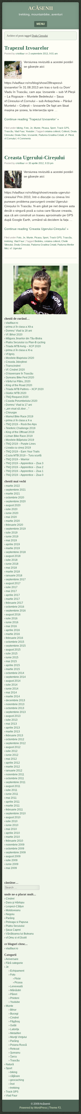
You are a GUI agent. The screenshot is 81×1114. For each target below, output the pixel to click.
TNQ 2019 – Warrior (17, 459)
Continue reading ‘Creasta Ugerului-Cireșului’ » (36, 229)
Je (31, 128)
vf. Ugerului (16, 248)
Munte (37, 128)
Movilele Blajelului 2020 (20, 357)
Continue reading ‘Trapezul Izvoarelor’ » (31, 119)
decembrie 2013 (15, 700)
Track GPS (63, 128)
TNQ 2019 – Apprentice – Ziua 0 (24, 474)
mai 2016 (11, 626)
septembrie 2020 (16, 501)
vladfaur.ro (12, 322)
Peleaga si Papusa (17, 922)
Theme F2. (55, 1107)
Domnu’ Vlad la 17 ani (19, 404)
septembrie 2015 (16, 645)
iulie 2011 (11, 790)
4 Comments (24, 138)
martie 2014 (13, 696)
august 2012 (13, 747)
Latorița (14, 1029)
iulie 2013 (11, 719)
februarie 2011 (14, 809)
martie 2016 (13, 634)
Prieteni (14, 998)
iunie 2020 (12, 513)
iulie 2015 (11, 653)
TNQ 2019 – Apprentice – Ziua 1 (24, 471)
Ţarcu (13, 1056)
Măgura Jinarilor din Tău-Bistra (24, 338)
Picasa (45, 128)
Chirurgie (11, 412)
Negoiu (10, 914)
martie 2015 (13, 669)
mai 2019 (11, 540)
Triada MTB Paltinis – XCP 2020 (25, 389)
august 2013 (13, 715)
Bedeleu (39, 241)
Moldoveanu (13, 910)
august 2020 (13, 505)
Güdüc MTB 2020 (16, 393)
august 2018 (13, 556)
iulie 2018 (11, 559)
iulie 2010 (11, 821)
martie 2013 (13, 731)
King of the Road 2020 (19, 385)
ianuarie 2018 (14, 575)
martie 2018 (13, 571)
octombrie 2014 (15, 673)
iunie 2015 (12, 657)
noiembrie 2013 (15, 704)
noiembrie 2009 (15, 844)
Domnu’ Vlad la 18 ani (19, 330)
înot (12, 1083)
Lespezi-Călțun (15, 906)
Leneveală (16, 986)
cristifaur (20, 53)
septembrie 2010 (16, 813)
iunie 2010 (12, 825)
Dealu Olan (20, 135)
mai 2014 (11, 692)
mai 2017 (11, 591)
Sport (53, 128)
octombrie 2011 (15, 778)
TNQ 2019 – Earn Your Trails (23, 451)
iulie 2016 (11, 618)
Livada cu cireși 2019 (18, 447)
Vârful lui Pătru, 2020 (18, 381)
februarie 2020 (14, 524)
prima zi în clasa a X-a (19, 420)
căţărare (15, 1076)
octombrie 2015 (15, 641)
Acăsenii (40, 8)
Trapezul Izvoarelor (26, 48)
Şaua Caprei (13, 929)
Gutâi (13, 1025)
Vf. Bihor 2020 (14, 334)
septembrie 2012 (16, 743)
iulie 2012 (11, 751)
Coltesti (65, 131)
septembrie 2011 (15, 782)
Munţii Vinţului (18, 1037)
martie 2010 (13, 836)
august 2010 (13, 817)
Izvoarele (32, 135)
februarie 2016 (14, 637)
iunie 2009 (12, 864)
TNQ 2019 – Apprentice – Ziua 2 (24, 467)
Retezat (14, 1048)
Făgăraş (15, 1021)
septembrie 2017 (16, 579)
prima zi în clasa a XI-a (19, 350)
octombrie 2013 (15, 708)
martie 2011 (13, 805)
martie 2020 (13, 520)
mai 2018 (11, 567)
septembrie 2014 (16, 676)
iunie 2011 (12, 793)
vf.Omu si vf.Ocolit (16, 937)
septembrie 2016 (16, 610)
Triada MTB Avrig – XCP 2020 (23, 346)
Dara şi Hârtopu (15, 902)
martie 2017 (13, 598)
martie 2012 (13, 766)
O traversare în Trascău (19, 373)
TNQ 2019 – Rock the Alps (21, 424)
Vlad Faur (19, 131)
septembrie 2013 (16, 712)
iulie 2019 (11, 532)
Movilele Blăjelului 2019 (20, 439)
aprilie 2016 (13, 630)
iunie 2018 (12, 563)
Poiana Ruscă (18, 1044)
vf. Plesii (69, 135)
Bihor (13, 1009)
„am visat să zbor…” (17, 408)
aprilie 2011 (13, 801)
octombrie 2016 (15, 606)
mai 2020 (11, 517)
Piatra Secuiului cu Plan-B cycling (25, 342)
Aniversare (12, 959)
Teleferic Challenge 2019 (20, 428)
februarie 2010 (14, 840)
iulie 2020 (11, 509)
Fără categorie (14, 962)
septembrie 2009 (16, 852)
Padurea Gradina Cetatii (51, 135)
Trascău (8, 131)
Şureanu (15, 1052)
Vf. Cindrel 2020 (15, 369)
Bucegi (14, 1013)
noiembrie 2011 (15, 774)
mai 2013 (11, 723)
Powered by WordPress (33, 1107)
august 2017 (13, 583)
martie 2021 (13, 493)
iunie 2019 (12, 536)
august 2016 (13, 614)
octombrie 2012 (15, 739)
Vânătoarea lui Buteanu (20, 933)
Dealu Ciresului (22, 244)
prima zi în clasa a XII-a (19, 326)
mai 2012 (11, 758)
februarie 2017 (14, 602)
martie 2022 (13, 485)
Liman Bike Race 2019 (19, 435)
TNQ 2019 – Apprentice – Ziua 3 (24, 463)
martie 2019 (13, 548)
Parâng (10, 918)
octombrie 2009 (15, 848)
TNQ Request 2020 (17, 396)
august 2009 (13, 856)
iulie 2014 (11, 684)
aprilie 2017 (13, 595)
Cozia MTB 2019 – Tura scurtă (23, 455)
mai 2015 (11, 661)
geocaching (17, 1079)
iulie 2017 (11, 587)
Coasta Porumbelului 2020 (21, 400)
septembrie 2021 (16, 489)
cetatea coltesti (52, 131)
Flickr (17, 978)
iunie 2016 (12, 622)
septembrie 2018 (16, 552)
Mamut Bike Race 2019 (19, 416)
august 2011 (13, 786)
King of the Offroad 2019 (20, 432)
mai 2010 (11, 829)
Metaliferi (15, 1033)
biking (20, 128)
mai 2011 (11, 797)
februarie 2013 (14, 735)
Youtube (30, 131)
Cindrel (10, 898)
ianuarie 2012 (14, 770)
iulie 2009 (11, 860)
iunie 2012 (12, 754)
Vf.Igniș (10, 354)
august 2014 (13, 680)
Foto (26, 128)
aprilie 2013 (13, 727)
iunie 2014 (12, 688)
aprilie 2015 (13, 665)
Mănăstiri (15, 990)
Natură (10, 1064)
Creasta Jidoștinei (16, 361)
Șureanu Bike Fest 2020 (20, 377)
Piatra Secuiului (15, 925)
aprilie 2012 (13, 762)
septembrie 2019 (16, 528)
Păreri (13, 994)
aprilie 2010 (13, 832)
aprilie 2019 (13, 544)
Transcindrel (13, 365)
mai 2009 (11, 868)
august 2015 (13, 649)
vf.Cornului (10, 138)
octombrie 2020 (15, 497)
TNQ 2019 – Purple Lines (21, 443)
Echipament (17, 970)
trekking (8, 241)
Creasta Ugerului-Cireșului (34, 157)
